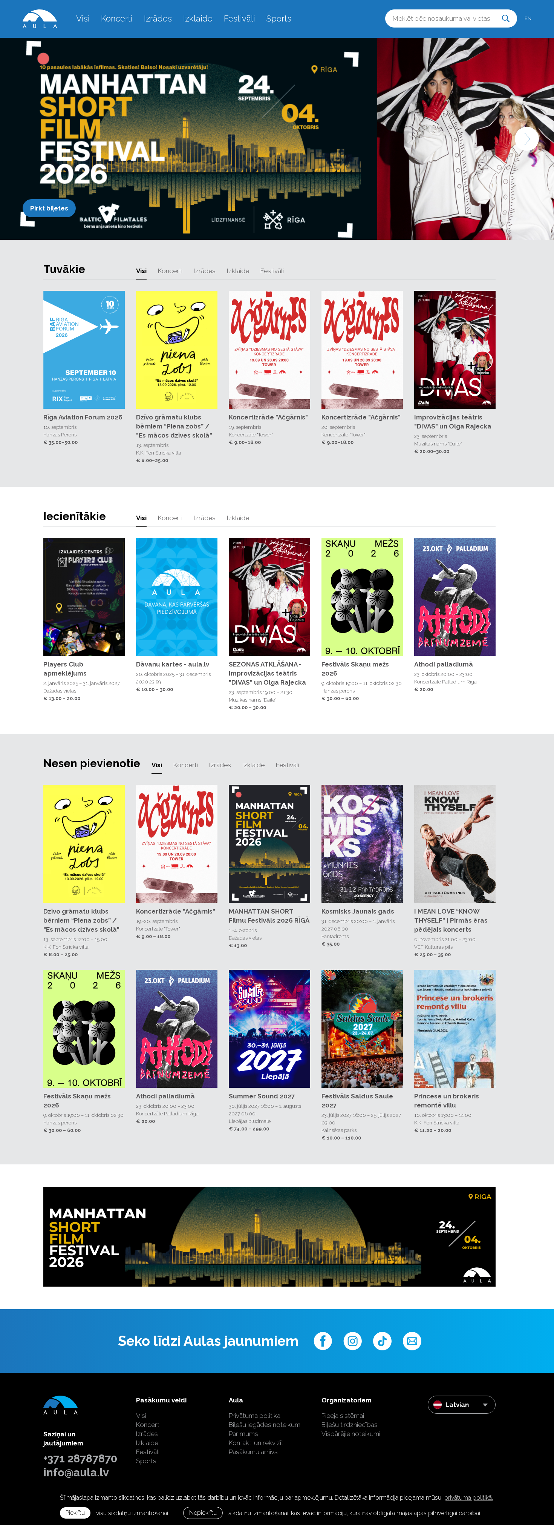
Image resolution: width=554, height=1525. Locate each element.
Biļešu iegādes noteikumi (265, 1424)
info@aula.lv (76, 1472)
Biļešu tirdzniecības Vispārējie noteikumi (350, 1429)
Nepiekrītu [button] (203, 1512)
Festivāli (239, 18)
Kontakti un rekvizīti (257, 1443)
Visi (83, 18)
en (528, 18)
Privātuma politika (254, 1415)
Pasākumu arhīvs (253, 1452)
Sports (278, 18)
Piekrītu (75, 1512)
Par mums (243, 1433)
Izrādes (158, 18)
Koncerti (117, 18)
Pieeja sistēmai (342, 1415)
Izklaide (198, 18)
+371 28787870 (80, 1458)
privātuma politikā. (468, 1497)
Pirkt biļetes (49, 208)
